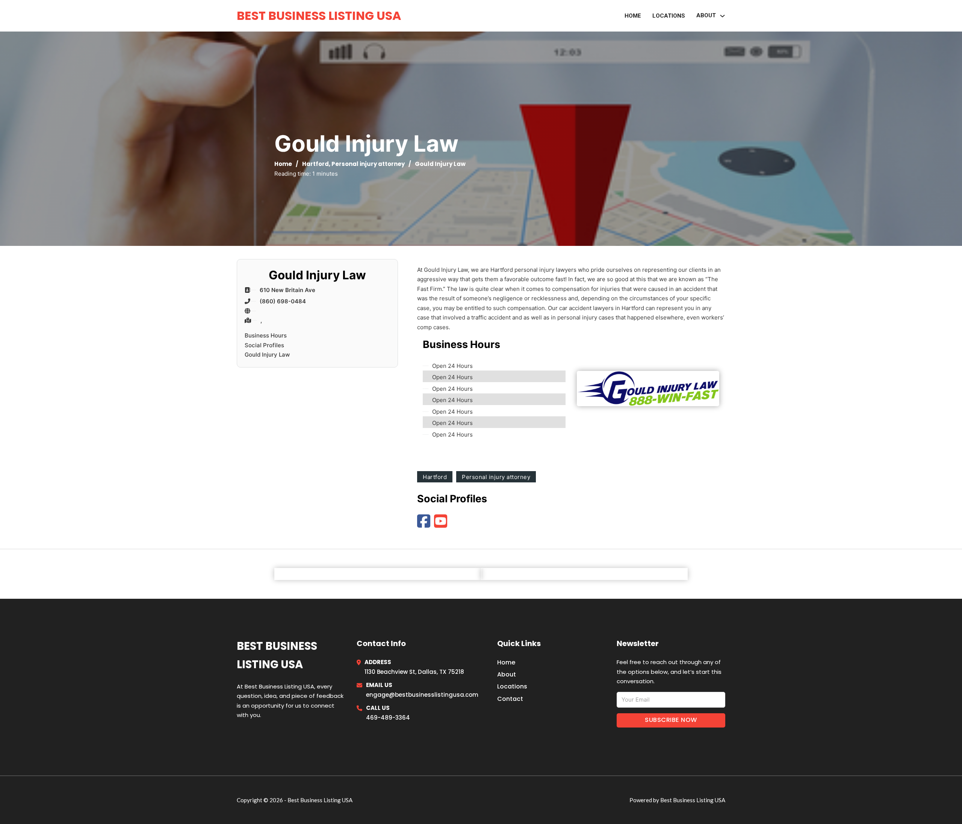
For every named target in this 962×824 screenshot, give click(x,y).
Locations (668, 15)
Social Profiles (264, 345)
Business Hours (266, 335)
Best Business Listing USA (319, 15)
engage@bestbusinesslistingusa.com (422, 695)
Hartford (315, 164)
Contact (510, 698)
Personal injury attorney (368, 164)
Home (633, 15)
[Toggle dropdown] (722, 16)
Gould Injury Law (267, 354)
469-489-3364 (388, 718)
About (506, 674)
